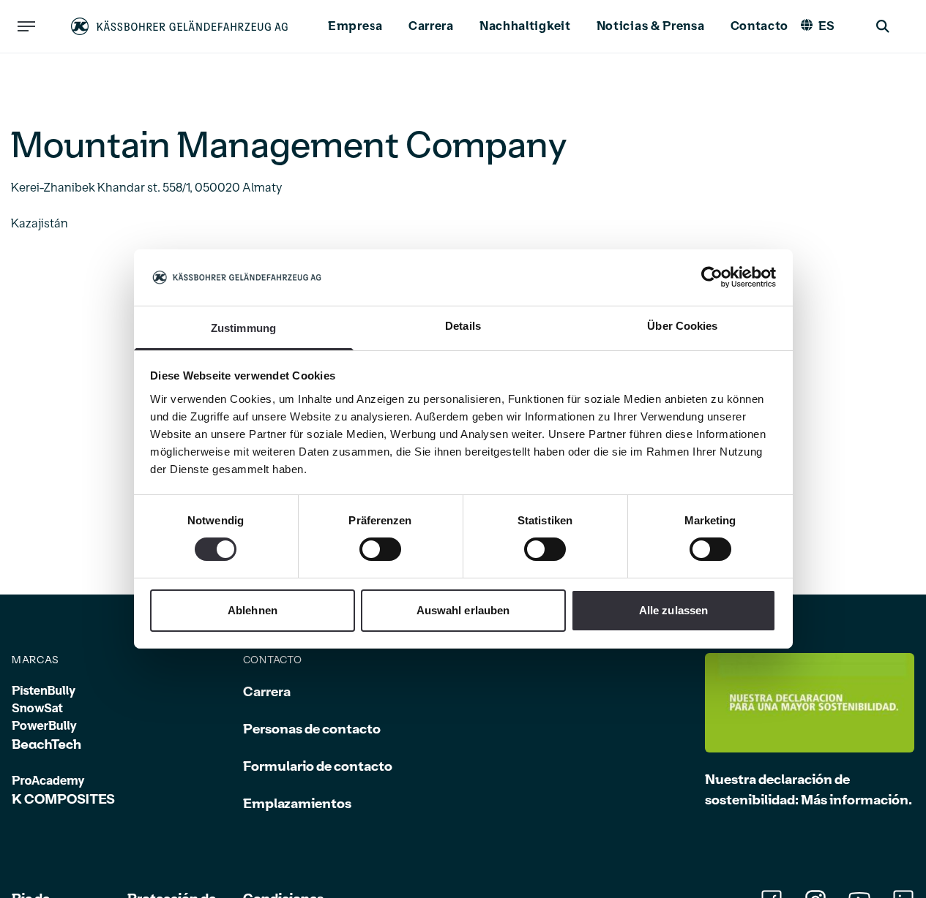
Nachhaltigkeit (525, 26)
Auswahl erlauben (463, 610)
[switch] (380, 549)
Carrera (431, 26)
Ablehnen (252, 610)
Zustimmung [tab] (243, 328)
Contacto (760, 26)
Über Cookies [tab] (682, 326)
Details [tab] (463, 326)
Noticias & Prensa (651, 26)
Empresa (355, 26)
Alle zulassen (673, 610)
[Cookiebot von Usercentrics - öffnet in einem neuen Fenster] (712, 277)
